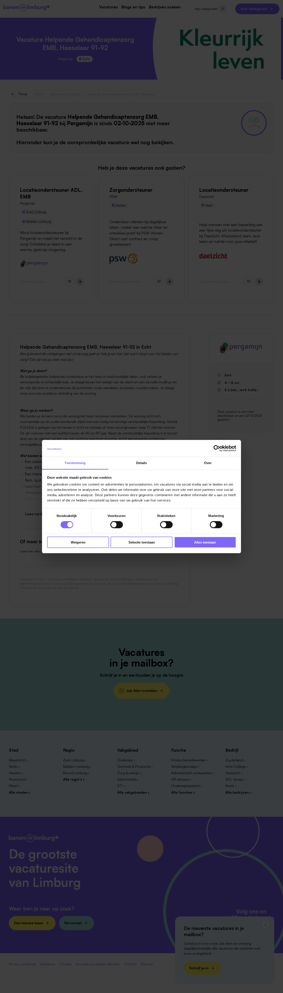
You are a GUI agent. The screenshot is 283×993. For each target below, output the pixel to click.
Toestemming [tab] (75, 463)
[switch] (116, 524)
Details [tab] (141, 463)
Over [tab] (208, 463)
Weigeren (78, 542)
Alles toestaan (205, 542)
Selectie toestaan (141, 542)
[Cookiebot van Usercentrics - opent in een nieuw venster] (216, 448)
